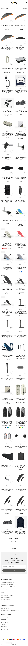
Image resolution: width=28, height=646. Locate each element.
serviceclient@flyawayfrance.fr (8, 617)
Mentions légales (5, 589)
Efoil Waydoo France (5, 597)
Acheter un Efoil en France (7, 595)
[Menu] (1, 3)
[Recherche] (23, 3)
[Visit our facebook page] (1, 629)
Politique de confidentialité (7, 584)
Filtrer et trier (6, 8)
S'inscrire (14, 570)
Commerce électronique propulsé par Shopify (14, 642)
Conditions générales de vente (8, 582)
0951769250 (4, 619)
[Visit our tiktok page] (7, 629)
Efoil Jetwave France (5, 599)
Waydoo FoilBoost (5, 608)
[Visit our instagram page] (4, 629)
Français (13, 636)
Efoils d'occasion (5, 602)
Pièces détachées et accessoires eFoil (9, 610)
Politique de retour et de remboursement (10, 586)
